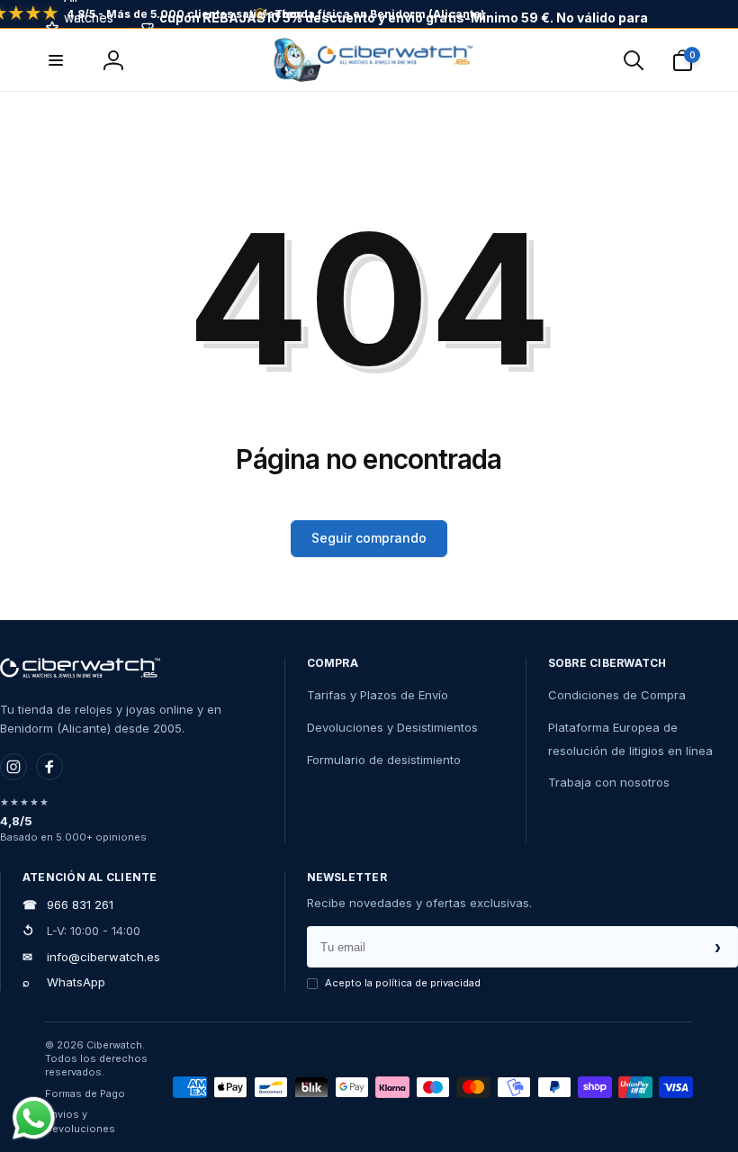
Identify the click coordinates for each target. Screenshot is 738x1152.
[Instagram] (13, 766)
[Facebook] (49, 766)
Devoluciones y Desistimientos (392, 727)
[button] (633, 60)
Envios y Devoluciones (80, 1121)
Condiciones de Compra (617, 695)
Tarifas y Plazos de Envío (377, 695)
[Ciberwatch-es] (80, 668)
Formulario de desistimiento (384, 759)
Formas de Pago (85, 1093)
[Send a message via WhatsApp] (33, 1118)
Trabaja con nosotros (609, 782)
